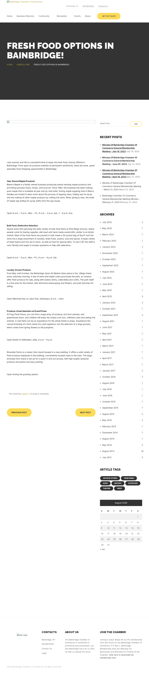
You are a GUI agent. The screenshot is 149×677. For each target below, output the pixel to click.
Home (9, 16)
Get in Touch (109, 16)
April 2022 (107, 296)
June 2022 (107, 284)
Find (136, 124)
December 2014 (110, 432)
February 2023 (109, 240)
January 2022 (108, 302)
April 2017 (107, 358)
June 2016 (107, 395)
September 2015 (110, 407)
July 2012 (106, 457)
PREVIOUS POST (19, 412)
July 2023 (107, 222)
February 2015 (109, 426)
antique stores (110, 478)
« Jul (102, 549)
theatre (106, 488)
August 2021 (108, 321)
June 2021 (107, 327)
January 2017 (108, 370)
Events (77, 16)
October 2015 (109, 401)
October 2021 (108, 308)
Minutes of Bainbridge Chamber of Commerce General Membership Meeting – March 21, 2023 (121, 186)
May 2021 (107, 333)
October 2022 (109, 259)
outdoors (133, 483)
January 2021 (108, 352)
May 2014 (107, 445)
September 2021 (110, 315)
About (88, 16)
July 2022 (107, 278)
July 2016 (107, 389)
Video (119, 488)
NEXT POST (85, 412)
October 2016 (109, 377)
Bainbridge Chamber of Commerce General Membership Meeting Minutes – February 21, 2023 (121, 198)
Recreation (62, 16)
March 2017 (107, 364)
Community (44, 16)
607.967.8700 (88, 6)
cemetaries (129, 478)
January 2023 (109, 247)
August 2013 (108, 451)
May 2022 (107, 290)
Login (44, 653)
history (117, 483)
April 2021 (107, 339)
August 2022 (108, 271)
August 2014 (108, 438)
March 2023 (108, 234)
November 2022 (110, 253)
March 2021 (107, 346)
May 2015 (107, 420)
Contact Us (103, 6)
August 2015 (108, 414)
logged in (25, 393)
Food (105, 483)
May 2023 (107, 228)
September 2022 (110, 265)
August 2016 (108, 383)
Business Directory (25, 16)
